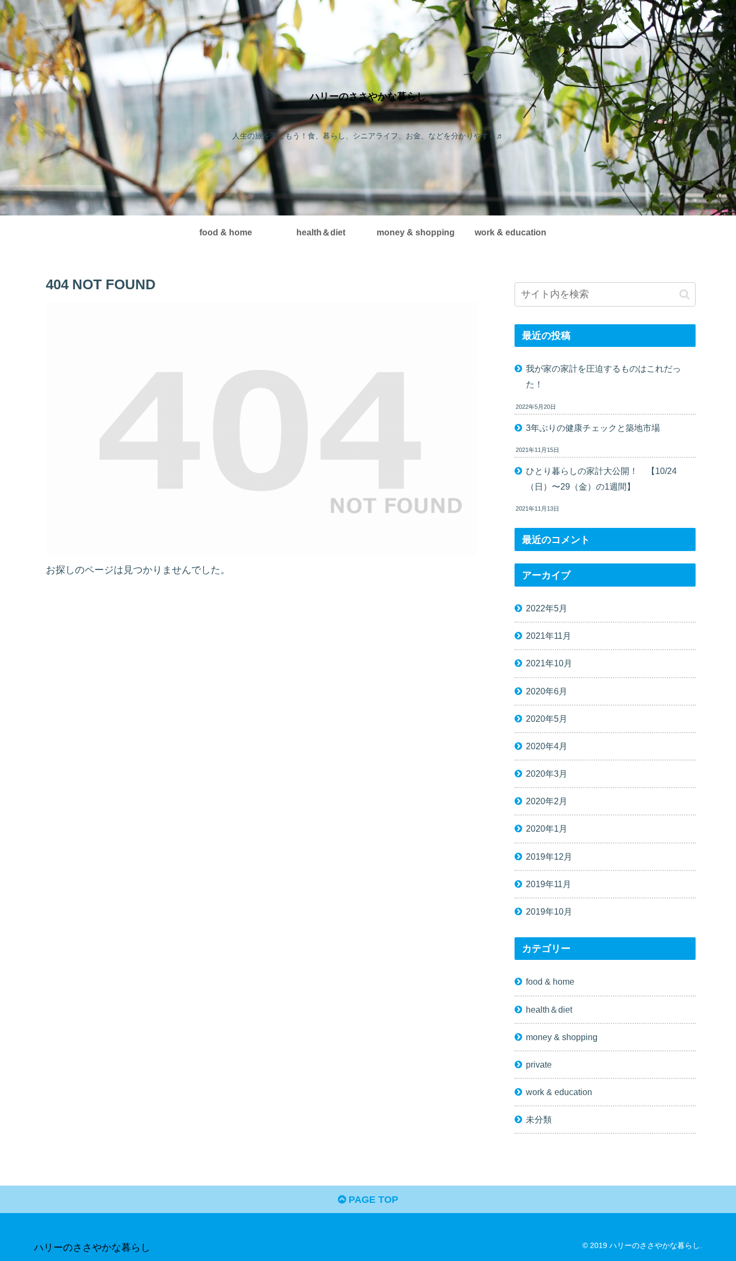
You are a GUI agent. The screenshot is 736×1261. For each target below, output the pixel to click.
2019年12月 (549, 856)
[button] (684, 294)
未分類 (539, 1119)
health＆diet (549, 1009)
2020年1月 (546, 828)
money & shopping (562, 1036)
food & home (550, 981)
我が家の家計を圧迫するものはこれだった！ (603, 376)
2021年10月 (549, 663)
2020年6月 (546, 690)
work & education (559, 1091)
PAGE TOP (372, 1199)
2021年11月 (548, 635)
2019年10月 (549, 911)
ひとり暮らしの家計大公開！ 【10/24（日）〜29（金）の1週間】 (601, 478)
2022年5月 (546, 607)
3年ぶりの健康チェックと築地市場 (593, 428)
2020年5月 (546, 718)
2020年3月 (546, 773)
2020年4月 (546, 745)
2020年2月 (546, 801)
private (539, 1064)
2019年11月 (548, 883)
